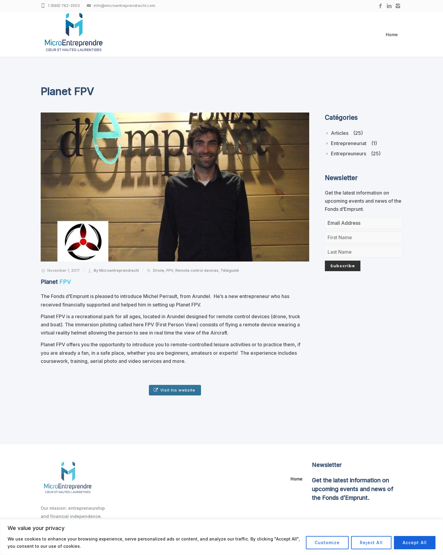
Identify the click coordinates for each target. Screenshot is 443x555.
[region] (221, 537)
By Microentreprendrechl (116, 270)
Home (392, 34)
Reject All (371, 542)
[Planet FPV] (175, 187)
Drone (158, 270)
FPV (169, 270)
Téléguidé (230, 270)
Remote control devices (196, 270)
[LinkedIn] (389, 6)
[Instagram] (398, 6)
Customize (327, 542)
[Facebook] (380, 6)
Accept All (415, 542)
